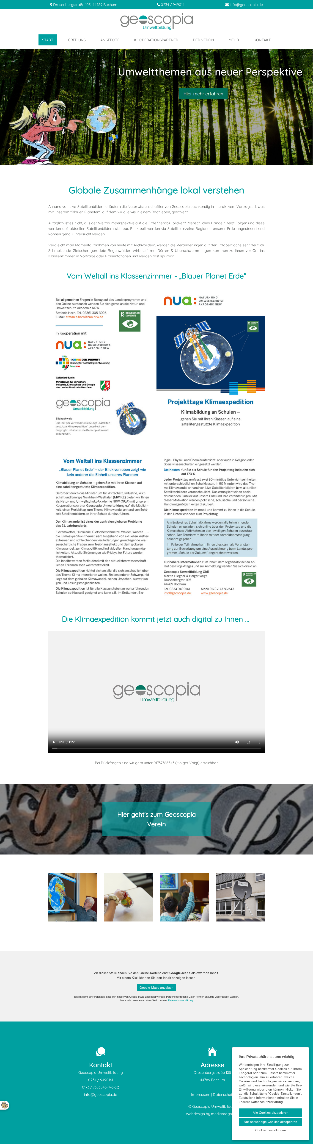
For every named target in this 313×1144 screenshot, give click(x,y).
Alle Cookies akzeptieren (270, 1112)
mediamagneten (225, 1113)
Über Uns (77, 40)
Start (47, 40)
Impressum (200, 1094)
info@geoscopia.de (246, 4)
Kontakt (262, 40)
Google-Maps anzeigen (156, 987)
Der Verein (203, 40)
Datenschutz (223, 1094)
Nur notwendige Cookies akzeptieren (270, 1122)
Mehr (234, 40)
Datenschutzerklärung (180, 1000)
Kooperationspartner (156, 40)
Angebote (109, 40)
